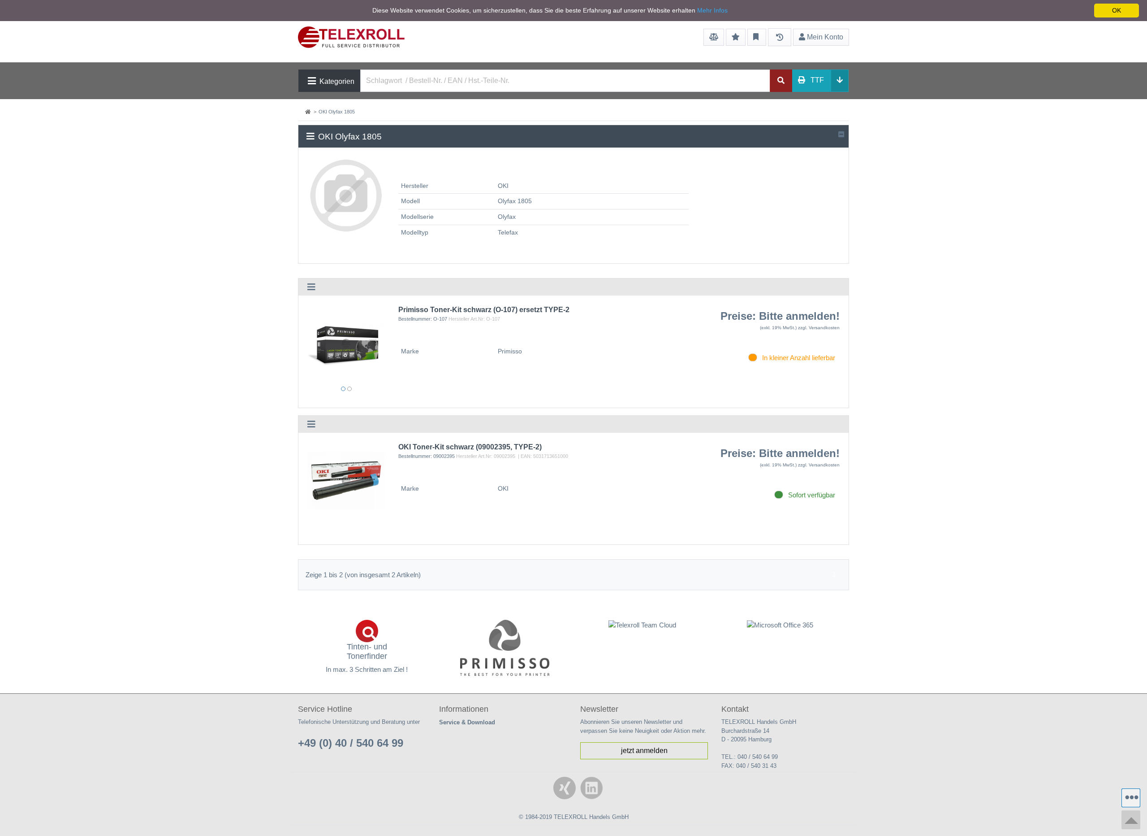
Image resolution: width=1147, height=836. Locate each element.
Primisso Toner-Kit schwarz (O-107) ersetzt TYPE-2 (483, 310)
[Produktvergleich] (713, 37)
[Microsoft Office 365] (780, 625)
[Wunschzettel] (736, 37)
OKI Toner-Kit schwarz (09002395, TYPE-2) (470, 447)
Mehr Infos (712, 10)
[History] (779, 37)
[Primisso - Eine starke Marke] (505, 648)
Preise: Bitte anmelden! (780, 316)
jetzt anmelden (644, 750)
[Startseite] (308, 111)
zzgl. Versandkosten (819, 327)
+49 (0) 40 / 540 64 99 (350, 743)
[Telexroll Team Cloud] (642, 630)
